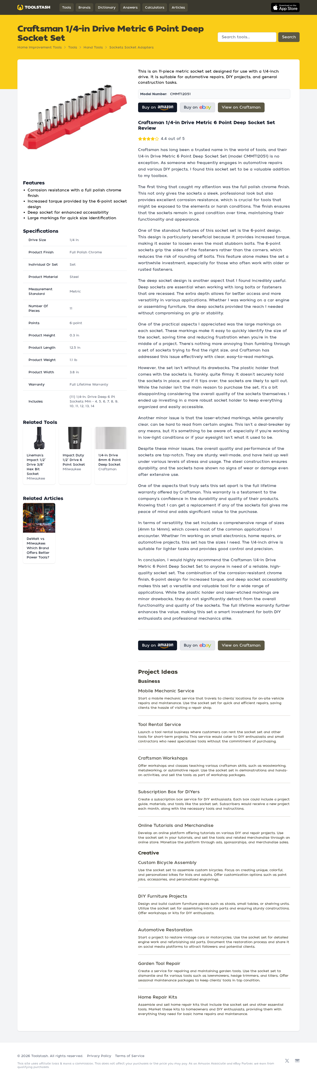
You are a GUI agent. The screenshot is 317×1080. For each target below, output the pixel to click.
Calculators (154, 7)
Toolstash (39, 1056)
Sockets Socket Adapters (131, 47)
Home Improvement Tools (39, 47)
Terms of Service (129, 1056)
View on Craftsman (241, 107)
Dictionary (107, 7)
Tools (66, 7)
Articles (178, 7)
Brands (84, 7)
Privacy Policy (99, 1056)
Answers (130, 7)
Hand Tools (93, 47)
